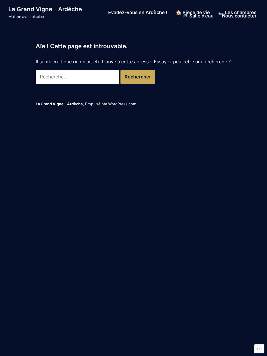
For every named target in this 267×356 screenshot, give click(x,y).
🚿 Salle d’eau (198, 16)
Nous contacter (239, 16)
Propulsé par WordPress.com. (111, 104)
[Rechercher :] (78, 76)
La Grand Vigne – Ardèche (45, 9)
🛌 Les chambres (237, 12)
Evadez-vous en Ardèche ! (137, 12)
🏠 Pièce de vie (193, 12)
